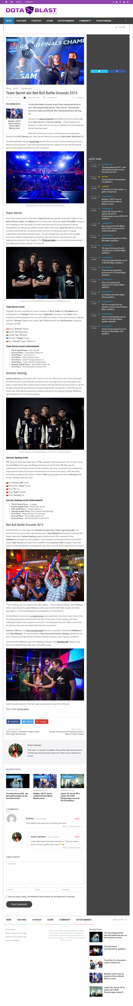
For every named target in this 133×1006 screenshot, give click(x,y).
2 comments (79, 98)
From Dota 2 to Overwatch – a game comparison (114, 190)
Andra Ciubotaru (33, 98)
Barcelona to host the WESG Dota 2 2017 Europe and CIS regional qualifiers (113, 228)
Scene (49, 21)
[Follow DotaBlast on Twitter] (99, 71)
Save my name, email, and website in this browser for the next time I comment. (41, 897)
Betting (105, 177)
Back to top (118, 920)
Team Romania (103, 21)
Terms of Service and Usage (15, 933)
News (9, 21)
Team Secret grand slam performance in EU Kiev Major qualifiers (114, 272)
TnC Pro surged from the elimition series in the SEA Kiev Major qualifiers (114, 306)
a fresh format (37, 616)
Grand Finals (34, 142)
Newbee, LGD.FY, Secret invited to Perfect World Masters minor (42, 796)
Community (85, 21)
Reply (78, 819)
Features (21, 21)
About (19, 2)
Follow (121, 27)
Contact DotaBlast (12, 940)
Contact (29, 2)
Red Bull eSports (23, 709)
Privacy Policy (10, 929)
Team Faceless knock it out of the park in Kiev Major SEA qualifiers (114, 331)
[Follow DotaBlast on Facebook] (117, 71)
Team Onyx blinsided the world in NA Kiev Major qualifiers (114, 261)
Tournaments (13, 40)
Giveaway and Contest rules (15, 937)
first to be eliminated (34, 630)
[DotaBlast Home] (6, 2)
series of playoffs (46, 119)
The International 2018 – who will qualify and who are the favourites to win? (114, 169)
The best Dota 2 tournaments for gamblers (115, 947)
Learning (105, 186)
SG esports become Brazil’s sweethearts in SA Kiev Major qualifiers (114, 250)
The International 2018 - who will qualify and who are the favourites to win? (17, 796)
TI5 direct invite (48, 240)
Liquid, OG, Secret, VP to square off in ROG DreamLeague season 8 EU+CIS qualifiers (114, 215)
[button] (125, 20)
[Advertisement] (108, 52)
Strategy (36, 21)
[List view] (11, 2)
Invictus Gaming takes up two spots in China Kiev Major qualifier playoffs (114, 319)
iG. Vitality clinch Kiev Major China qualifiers (113, 296)
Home (8, 88)
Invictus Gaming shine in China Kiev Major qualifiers (114, 239)
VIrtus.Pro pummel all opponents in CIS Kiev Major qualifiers (113, 284)
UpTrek (30, 756)
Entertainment (66, 21)
